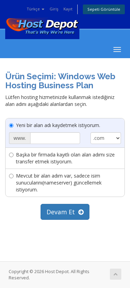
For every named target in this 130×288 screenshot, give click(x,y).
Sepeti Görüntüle (103, 9)
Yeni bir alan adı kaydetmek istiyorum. (58, 125)
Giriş (54, 8)
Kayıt (67, 8)
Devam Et (62, 212)
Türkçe (34, 8)
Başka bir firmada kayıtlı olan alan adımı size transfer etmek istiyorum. (65, 158)
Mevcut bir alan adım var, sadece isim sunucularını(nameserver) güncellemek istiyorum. (59, 182)
